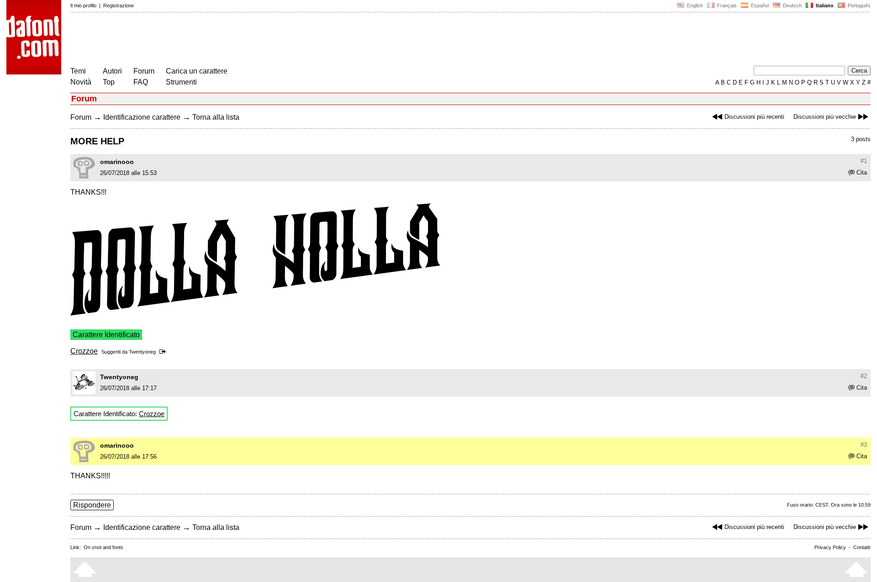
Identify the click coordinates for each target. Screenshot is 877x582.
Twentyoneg (142, 351)
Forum (143, 71)
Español (759, 5)
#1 (864, 161)
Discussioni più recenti (754, 116)
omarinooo (117, 161)
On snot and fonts (103, 547)
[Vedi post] (164, 351)
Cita (861, 172)
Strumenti (181, 82)
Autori (112, 71)
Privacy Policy (830, 547)
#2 (864, 376)
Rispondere (92, 505)
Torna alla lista (215, 117)
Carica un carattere (196, 71)
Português (858, 5)
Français (726, 5)
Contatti (861, 547)
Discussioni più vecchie (824, 116)
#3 (864, 444)
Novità (80, 82)
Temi (78, 71)
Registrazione (118, 5)
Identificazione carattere (141, 117)
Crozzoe (84, 351)
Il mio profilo (83, 5)
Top (109, 82)
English (694, 5)
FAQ (140, 82)
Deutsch (791, 5)
